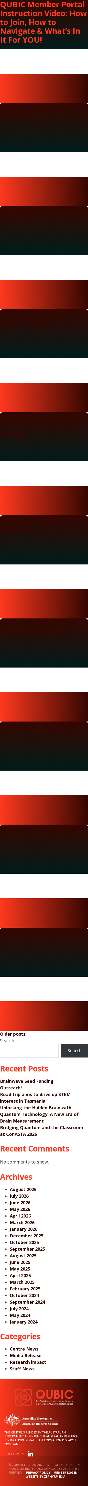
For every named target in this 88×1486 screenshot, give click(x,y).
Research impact (28, 1362)
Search (7, 1041)
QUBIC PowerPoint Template (35, 111)
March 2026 (22, 1222)
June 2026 (20, 1202)
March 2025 (22, 1282)
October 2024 (24, 1295)
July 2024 (19, 1309)
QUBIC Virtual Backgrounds (27, 318)
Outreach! (11, 1088)
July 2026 (19, 1196)
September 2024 (27, 1302)
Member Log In (65, 1473)
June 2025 (20, 1262)
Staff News (22, 1369)
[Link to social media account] (30, 1455)
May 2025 (20, 1269)
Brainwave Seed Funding (27, 1081)
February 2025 (25, 1289)
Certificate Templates (41, 726)
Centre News (24, 1349)
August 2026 (23, 1189)
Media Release (26, 1355)
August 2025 (23, 1255)
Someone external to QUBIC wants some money (39, 425)
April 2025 (20, 1275)
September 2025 (27, 1249)
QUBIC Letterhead (34, 932)
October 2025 (24, 1242)
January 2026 (23, 1229)
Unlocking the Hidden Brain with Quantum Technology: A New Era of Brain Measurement (39, 1114)
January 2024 (23, 1322)
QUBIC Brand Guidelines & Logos (35, 627)
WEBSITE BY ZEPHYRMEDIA (45, 1476)
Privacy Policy (38, 1473)
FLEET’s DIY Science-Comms (38, 215)
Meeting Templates (36, 829)
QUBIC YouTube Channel (30, 524)
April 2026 (20, 1216)
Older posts (12, 1034)
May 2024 (20, 1315)
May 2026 (20, 1209)
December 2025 (26, 1236)
